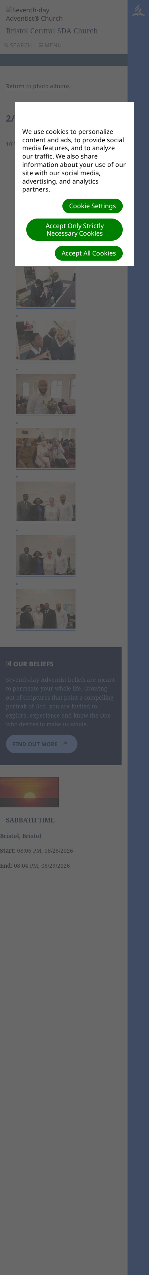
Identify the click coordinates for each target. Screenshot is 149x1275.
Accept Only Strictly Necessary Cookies (75, 229)
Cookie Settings (92, 205)
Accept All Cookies (89, 253)
